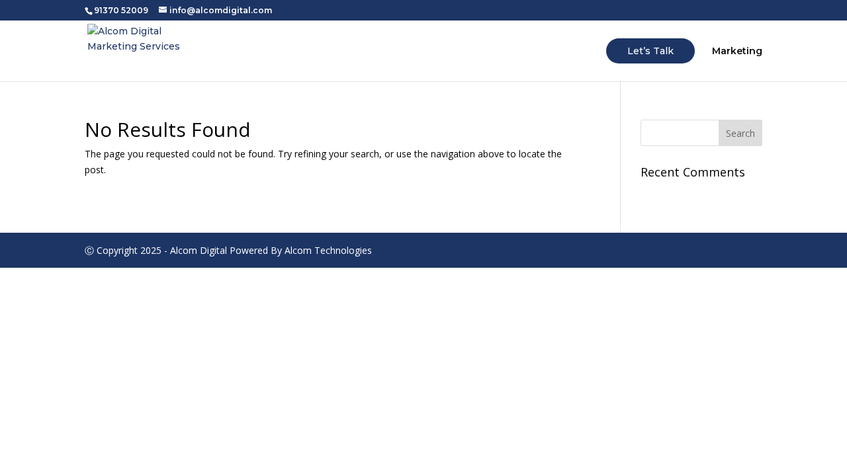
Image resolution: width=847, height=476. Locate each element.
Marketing (737, 51)
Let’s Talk (650, 51)
